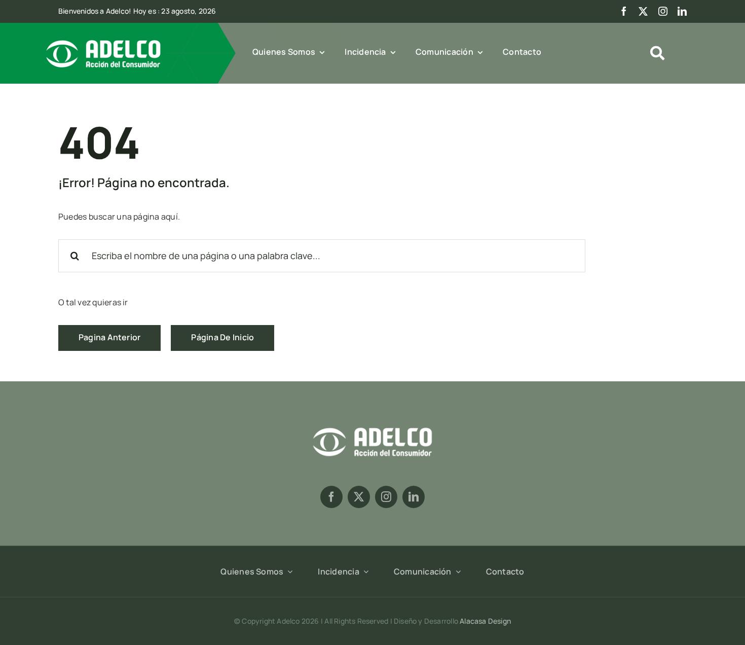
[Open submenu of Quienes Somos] (287, 571)
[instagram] (662, 11)
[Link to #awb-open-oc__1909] (657, 53)
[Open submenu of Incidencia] (363, 571)
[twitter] (643, 11)
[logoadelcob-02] (372, 426)
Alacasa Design (485, 621)
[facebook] (623, 11)
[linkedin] (682, 11)
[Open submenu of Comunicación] (456, 571)
